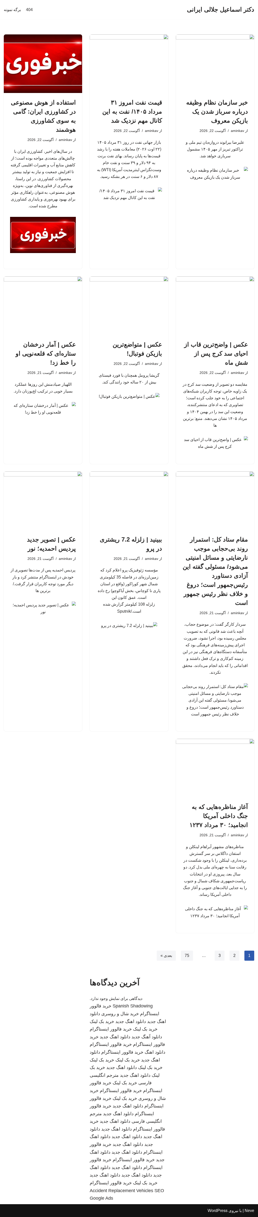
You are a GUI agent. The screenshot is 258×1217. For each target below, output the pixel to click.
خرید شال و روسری (120, 1013)
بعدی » (166, 955)
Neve (249, 1210)
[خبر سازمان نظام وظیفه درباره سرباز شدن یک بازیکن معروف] (215, 63)
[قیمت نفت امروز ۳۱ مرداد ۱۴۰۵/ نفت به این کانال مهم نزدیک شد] (129, 63)
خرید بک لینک (102, 1021)
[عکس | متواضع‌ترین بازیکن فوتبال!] (129, 305)
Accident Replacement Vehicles (121, 1190)
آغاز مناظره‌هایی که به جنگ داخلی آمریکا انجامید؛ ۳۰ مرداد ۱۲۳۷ (218, 815)
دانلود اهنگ (155, 1052)
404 (29, 10)
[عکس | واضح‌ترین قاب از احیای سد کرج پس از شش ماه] (215, 305)
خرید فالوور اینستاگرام (111, 1029)
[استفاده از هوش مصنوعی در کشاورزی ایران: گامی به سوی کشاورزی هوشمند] (43, 63)
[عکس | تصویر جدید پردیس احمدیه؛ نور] (43, 500)
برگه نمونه (12, 10)
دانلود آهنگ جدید (147, 1036)
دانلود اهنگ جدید (130, 1021)
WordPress (218, 1210)
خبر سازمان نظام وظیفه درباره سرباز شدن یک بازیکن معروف (217, 111)
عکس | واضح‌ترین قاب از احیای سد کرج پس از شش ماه (216, 353)
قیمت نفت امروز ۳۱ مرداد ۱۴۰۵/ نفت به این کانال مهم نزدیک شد (132, 111)
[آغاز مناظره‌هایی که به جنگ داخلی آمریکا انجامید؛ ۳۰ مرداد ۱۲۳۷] (215, 768)
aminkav (237, 131)
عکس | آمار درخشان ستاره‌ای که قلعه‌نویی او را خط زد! (46, 353)
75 (187, 955)
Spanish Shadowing (133, 1005)
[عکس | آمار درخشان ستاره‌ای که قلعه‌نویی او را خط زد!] (43, 305)
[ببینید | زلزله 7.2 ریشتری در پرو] (129, 500)
